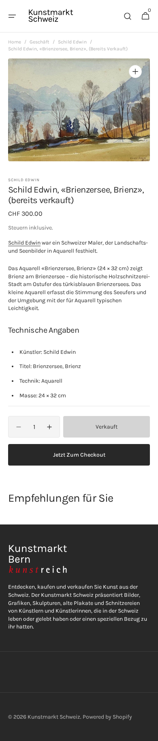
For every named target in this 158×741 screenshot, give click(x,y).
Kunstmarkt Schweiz (54, 716)
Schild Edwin (72, 42)
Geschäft (39, 42)
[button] (12, 16)
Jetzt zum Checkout (79, 454)
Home (14, 42)
